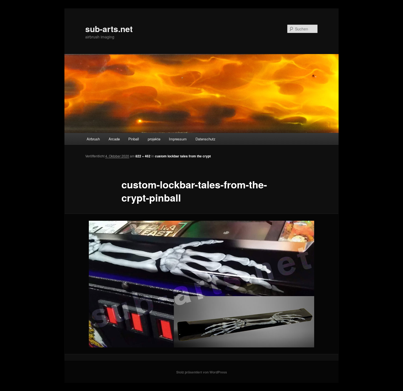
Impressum (178, 138)
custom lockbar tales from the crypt (183, 156)
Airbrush (93, 138)
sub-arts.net (109, 29)
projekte (154, 138)
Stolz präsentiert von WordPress (201, 372)
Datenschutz (205, 138)
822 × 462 (143, 156)
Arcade (114, 138)
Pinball (133, 138)
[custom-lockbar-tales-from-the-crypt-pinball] (201, 284)
